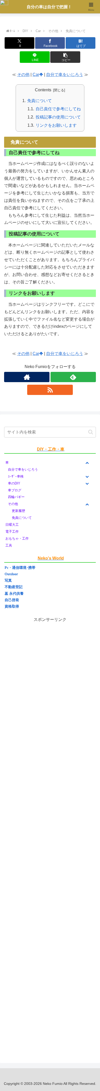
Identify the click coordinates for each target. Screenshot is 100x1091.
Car (36, 74)
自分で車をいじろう (64, 74)
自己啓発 (12, 600)
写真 (8, 580)
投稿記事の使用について (58, 117)
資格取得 (12, 606)
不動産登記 (14, 587)
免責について (39, 100)
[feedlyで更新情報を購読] (73, 377)
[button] (65, 57)
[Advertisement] (50, 836)
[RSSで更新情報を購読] (50, 390)
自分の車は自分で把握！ (49, 7)
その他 (23, 74)
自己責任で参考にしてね (58, 109)
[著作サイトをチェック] (26, 377)
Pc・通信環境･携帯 (20, 568)
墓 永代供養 (14, 594)
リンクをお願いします (56, 125)
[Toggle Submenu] (87, 462)
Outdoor (11, 574)
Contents (43, 90)
